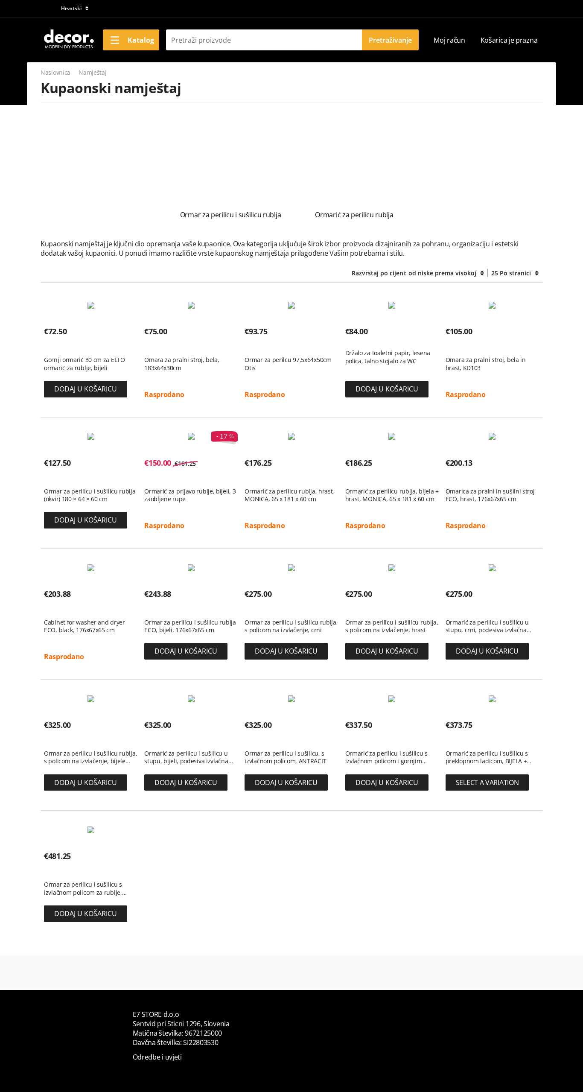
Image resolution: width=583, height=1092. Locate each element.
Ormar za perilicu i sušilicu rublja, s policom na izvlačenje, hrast (391, 626)
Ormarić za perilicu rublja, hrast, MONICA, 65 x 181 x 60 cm (289, 495)
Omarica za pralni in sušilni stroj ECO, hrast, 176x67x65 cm (490, 495)
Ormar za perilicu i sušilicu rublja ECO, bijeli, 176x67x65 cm (190, 626)
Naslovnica (55, 72)
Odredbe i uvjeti (157, 1057)
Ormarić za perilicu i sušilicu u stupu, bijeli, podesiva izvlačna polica (186, 757)
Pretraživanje (390, 40)
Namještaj (92, 72)
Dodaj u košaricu (85, 389)
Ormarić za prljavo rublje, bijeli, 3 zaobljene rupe (190, 495)
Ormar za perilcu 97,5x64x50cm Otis (288, 363)
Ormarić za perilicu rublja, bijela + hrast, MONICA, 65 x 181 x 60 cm (392, 495)
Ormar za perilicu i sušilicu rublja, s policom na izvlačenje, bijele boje (90, 757)
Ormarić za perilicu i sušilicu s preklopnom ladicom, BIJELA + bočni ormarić (487, 757)
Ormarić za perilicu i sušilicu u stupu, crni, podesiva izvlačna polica (487, 626)
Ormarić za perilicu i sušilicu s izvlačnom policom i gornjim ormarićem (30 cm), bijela (386, 757)
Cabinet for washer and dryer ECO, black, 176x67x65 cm (84, 626)
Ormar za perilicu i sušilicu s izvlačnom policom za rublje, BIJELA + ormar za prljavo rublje (87, 888)
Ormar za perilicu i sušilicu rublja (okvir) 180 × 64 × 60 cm (90, 495)
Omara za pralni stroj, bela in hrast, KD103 (486, 363)
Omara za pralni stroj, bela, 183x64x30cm (181, 363)
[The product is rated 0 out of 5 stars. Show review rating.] (59, 346)
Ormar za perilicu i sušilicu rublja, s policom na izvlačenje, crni (291, 626)
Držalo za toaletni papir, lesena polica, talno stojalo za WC (387, 357)
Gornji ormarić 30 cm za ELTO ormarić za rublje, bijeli (84, 363)
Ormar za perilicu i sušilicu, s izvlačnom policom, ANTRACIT (285, 757)
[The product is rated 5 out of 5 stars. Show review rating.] (159, 346)
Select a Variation (487, 782)
